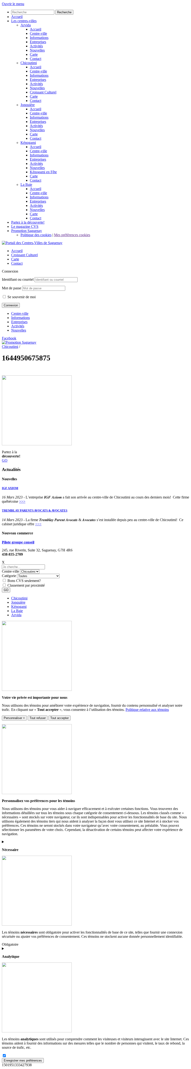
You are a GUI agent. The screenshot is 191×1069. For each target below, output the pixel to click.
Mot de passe (11, 288)
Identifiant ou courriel (18, 279)
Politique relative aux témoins (147, 710)
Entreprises (19, 322)
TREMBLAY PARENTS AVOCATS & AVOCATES (34, 510)
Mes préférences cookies (72, 235)
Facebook (9, 338)
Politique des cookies (35, 235)
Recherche (64, 12)
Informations (20, 318)
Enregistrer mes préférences (23, 1060)
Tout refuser (38, 718)
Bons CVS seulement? (24, 581)
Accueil (17, 251)
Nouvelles (18, 330)
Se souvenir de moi (21, 297)
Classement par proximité (26, 585)
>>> (22, 501)
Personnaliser (14, 718)
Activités (17, 326)
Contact (17, 263)
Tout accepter (59, 718)
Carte (15, 259)
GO (4, 460)
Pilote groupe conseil (18, 542)
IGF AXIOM (10, 488)
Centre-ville (19, 313)
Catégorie (9, 576)
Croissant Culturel (24, 255)
